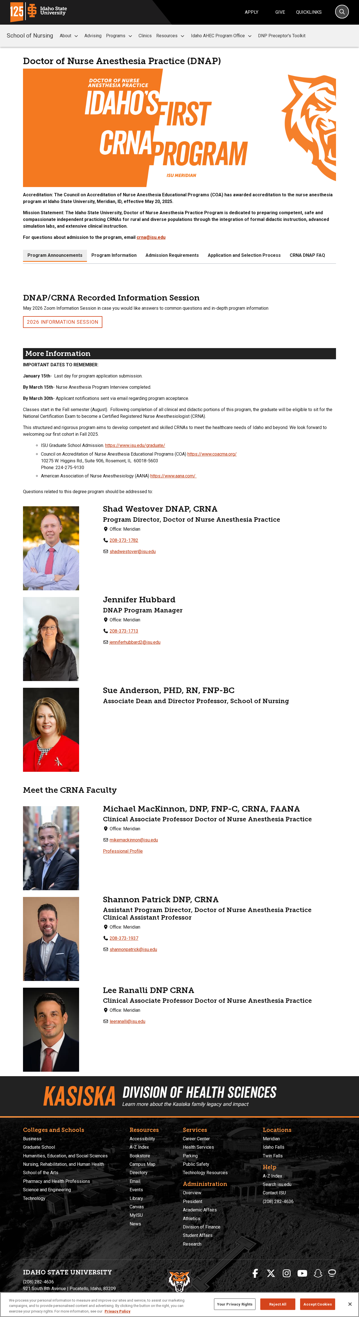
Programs (115, 35)
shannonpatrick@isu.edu (133, 949)
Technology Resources (205, 1172)
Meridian (271, 1138)
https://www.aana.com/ (173, 476)
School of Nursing (30, 35)
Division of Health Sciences (199, 1092)
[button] (76, 36)
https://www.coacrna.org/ (212, 454)
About (65, 35)
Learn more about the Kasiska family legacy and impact (185, 1104)
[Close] (350, 1304)
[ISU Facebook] (255, 1273)
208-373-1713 (124, 631)
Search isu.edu (277, 1184)
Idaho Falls (273, 1147)
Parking (190, 1156)
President (192, 1201)
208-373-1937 (124, 938)
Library (136, 1198)
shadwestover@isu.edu (133, 551)
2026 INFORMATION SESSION (62, 322)
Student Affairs (198, 1235)
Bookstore (140, 1156)
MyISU (136, 1215)
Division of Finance (201, 1227)
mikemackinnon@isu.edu (134, 840)
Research (192, 1244)
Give (280, 12)
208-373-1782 (124, 540)
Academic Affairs (200, 1210)
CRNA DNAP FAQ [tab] (307, 255)
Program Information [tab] (114, 255)
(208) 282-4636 (278, 1201)
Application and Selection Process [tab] (244, 255)
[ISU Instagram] (286, 1273)
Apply (251, 12)
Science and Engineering (47, 1189)
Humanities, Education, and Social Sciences (65, 1156)
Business (32, 1138)
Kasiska (78, 1096)
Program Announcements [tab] (54, 255)
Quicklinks (309, 12)
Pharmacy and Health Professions (56, 1181)
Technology (34, 1198)
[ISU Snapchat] (318, 1273)
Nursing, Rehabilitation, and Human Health (63, 1164)
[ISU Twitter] (271, 1273)
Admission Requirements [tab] (172, 255)
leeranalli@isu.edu (127, 1021)
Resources (167, 35)
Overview (192, 1192)
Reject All (277, 1304)
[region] (179, 1304)
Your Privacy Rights (234, 1304)
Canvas (137, 1206)
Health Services (198, 1147)
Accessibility (142, 1138)
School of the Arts (40, 1172)
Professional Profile (123, 851)
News (135, 1224)
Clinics (145, 35)
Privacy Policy (117, 1311)
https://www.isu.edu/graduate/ (135, 445)
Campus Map (142, 1164)
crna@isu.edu (151, 237)
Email (135, 1181)
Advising (93, 35)
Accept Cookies (317, 1304)
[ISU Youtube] (302, 1273)
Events (136, 1189)
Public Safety (196, 1164)
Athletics (191, 1218)
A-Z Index (139, 1147)
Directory (139, 1172)
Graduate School (39, 1147)
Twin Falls (273, 1156)
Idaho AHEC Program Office (218, 35)
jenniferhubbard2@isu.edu (135, 642)
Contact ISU (274, 1192)
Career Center (196, 1138)
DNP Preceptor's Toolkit (281, 35)
